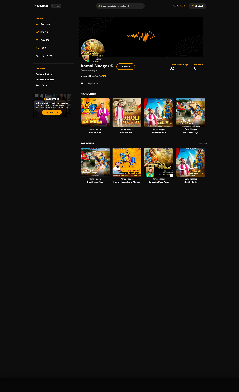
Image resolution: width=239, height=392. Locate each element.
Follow (126, 66)
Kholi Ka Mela (95, 132)
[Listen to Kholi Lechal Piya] (190, 112)
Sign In (183, 6)
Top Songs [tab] (93, 83)
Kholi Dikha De (159, 132)
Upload (199, 5)
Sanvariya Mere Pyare (159, 182)
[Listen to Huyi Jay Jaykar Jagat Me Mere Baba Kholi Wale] (127, 162)
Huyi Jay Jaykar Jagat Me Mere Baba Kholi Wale (127, 182)
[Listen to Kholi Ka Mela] (95, 112)
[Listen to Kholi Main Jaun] (127, 112)
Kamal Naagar (95, 129)
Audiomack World (44, 74)
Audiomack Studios (45, 79)
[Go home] (41, 6)
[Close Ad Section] (68, 96)
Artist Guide (41, 85)
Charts (44, 32)
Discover (45, 24)
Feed (43, 47)
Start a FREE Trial (51, 112)
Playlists (45, 39)
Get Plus (56, 6)
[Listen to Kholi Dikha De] (158, 112)
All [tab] (82, 83)
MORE (104, 76)
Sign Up (176, 6)
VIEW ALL (203, 143)
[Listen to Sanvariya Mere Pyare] (158, 162)
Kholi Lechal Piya (191, 132)
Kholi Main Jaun (127, 132)
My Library (46, 55)
